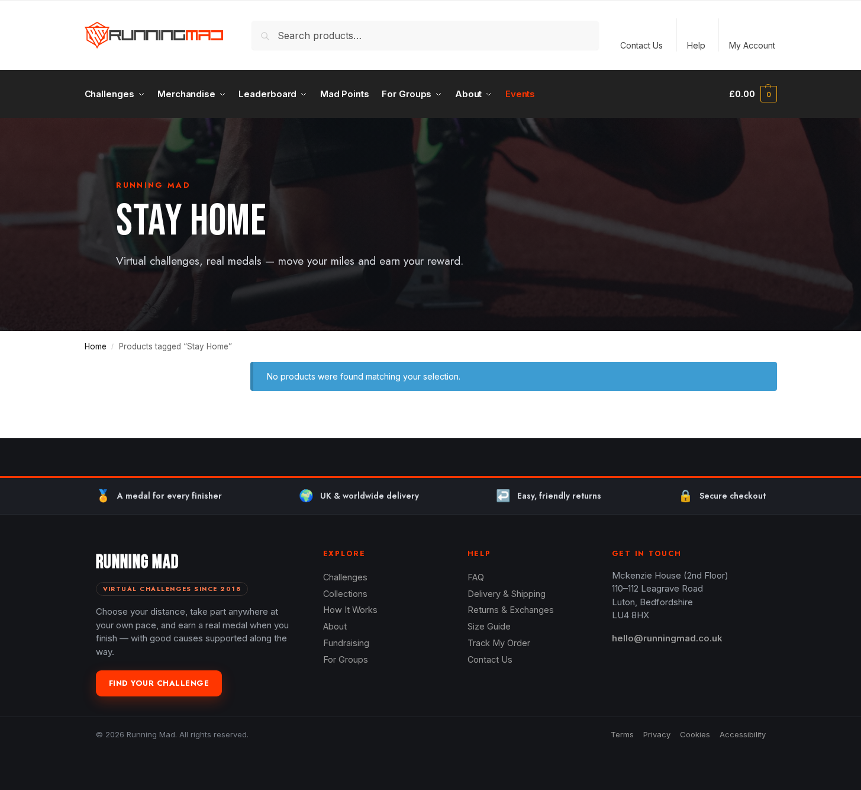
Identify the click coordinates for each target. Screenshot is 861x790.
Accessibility (743, 734)
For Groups (345, 659)
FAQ (475, 577)
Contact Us (641, 45)
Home (96, 346)
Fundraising (346, 643)
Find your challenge (159, 683)
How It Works (350, 610)
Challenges (345, 577)
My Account (752, 45)
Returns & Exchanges (510, 610)
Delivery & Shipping (506, 594)
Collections (345, 594)
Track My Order (498, 643)
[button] (752, 94)
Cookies (695, 734)
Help (696, 45)
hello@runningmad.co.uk (667, 638)
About (335, 626)
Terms (622, 734)
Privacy (656, 734)
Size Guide (489, 626)
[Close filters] (205, 368)
